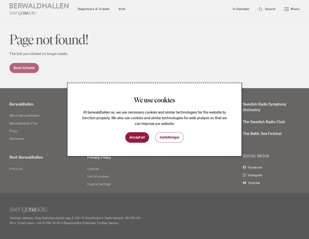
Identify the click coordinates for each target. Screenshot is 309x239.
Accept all (137, 137)
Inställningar (169, 137)
